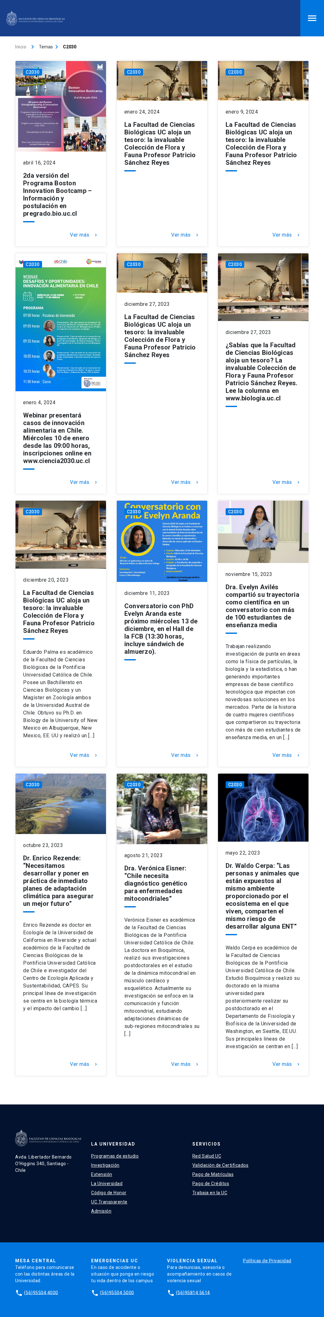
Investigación (105, 1165)
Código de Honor (109, 1192)
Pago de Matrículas (213, 1174)
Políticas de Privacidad (267, 1260)
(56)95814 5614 (193, 1292)
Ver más (84, 235)
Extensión (101, 1174)
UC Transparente (109, 1201)
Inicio (20, 46)
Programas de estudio (115, 1156)
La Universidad (106, 1183)
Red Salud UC (206, 1156)
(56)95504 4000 (41, 1292)
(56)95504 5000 (117, 1292)
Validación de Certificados (220, 1165)
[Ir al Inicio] (35, 18)
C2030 (33, 72)
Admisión (101, 1211)
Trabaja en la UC (209, 1192)
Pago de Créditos (210, 1183)
